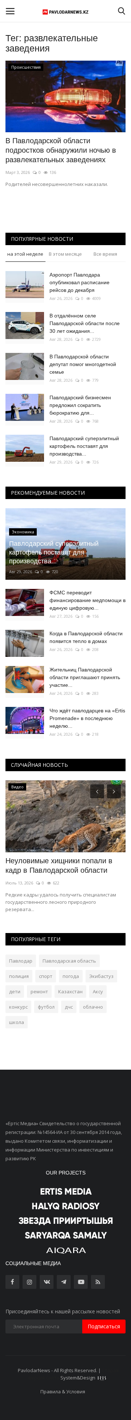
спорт (45, 976)
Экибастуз (101, 976)
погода (71, 976)
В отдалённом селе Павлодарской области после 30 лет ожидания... (84, 323)
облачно (93, 1007)
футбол (46, 1007)
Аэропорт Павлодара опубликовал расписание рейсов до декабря (79, 282)
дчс (69, 1007)
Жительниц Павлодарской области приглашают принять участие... (84, 677)
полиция (19, 976)
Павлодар (20, 961)
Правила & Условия (62, 1391)
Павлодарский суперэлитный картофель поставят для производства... (84, 446)
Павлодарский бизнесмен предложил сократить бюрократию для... (80, 405)
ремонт (39, 991)
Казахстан (70, 991)
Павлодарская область (69, 961)
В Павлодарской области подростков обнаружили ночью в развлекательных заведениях (60, 150)
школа (16, 1022)
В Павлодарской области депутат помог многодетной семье (82, 364)
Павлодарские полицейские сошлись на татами (52, 865)
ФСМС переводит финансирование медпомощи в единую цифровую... (87, 600)
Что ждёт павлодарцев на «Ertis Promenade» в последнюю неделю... (87, 718)
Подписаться (104, 1326)
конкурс (18, 1007)
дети (14, 991)
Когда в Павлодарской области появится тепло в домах (86, 637)
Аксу (98, 991)
